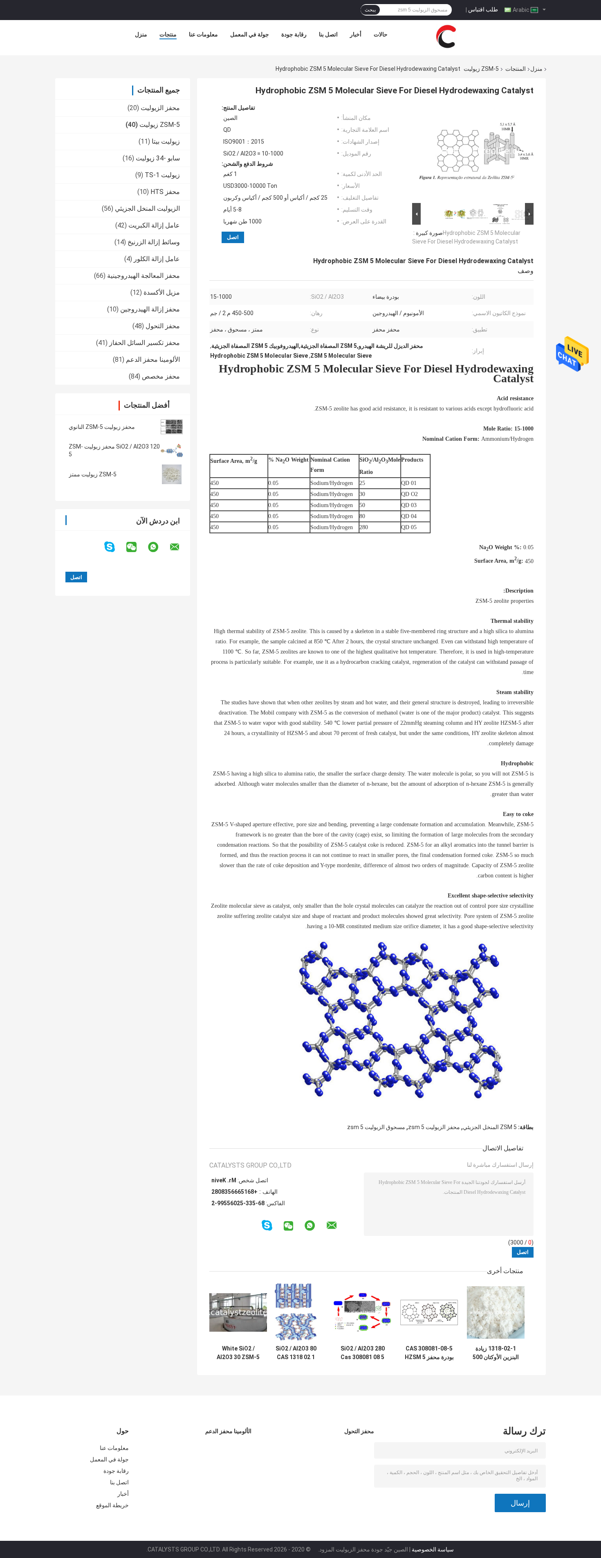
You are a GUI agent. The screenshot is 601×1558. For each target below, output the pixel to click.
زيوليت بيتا (166, 141)
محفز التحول (163, 326)
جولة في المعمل (249, 34)
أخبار (355, 34)
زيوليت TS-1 (162, 175)
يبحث (370, 10)
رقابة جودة (294, 34)
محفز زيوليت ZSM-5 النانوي (102, 427)
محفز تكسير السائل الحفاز (144, 343)
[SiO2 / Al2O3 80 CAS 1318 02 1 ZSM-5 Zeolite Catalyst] (296, 1312)
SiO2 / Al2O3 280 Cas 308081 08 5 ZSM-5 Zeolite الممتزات (363, 1353)
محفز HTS (165, 192)
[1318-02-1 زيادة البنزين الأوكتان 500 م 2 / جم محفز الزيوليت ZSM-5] (496, 1312)
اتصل (233, 237)
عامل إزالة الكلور (157, 259)
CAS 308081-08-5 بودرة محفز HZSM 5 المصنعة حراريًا (429, 1353)
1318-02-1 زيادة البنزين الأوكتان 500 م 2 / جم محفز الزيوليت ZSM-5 (496, 1353)
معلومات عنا (203, 34)
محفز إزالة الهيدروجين (150, 309)
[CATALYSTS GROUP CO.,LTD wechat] (136, 547)
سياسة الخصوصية (433, 1549)
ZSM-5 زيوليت (481, 68)
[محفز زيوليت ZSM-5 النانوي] (172, 427)
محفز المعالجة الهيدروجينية (143, 276)
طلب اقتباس (483, 9)
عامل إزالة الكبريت (154, 225)
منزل (141, 34)
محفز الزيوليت (160, 108)
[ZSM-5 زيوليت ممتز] (172, 474)
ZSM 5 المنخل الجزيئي (490, 1127)
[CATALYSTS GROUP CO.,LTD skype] (114, 547)
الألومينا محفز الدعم (153, 359)
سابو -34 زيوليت (158, 158)
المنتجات (515, 68)
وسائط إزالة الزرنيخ (154, 242)
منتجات (168, 34)
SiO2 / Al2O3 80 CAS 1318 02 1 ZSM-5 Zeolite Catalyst (296, 1353)
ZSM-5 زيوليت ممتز (93, 474)
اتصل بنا (328, 34)
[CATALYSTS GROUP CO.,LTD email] (180, 547)
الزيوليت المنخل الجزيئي (147, 208)
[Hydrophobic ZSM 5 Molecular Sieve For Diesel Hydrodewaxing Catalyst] (476, 153)
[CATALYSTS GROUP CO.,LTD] (446, 36)
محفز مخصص (161, 376)
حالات (381, 34)
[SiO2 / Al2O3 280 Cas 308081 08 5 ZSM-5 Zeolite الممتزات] (362, 1312)
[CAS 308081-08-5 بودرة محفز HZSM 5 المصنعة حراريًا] (429, 1312)
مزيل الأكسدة (162, 292)
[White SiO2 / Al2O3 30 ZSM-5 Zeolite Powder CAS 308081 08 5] (238, 1312)
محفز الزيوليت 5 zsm (434, 1127)
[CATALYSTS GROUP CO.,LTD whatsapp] (158, 547)
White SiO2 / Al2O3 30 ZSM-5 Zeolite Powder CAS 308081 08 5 (238, 1353)
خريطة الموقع (112, 1505)
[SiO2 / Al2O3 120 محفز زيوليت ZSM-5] (172, 450)
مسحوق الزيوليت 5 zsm (376, 1127)
